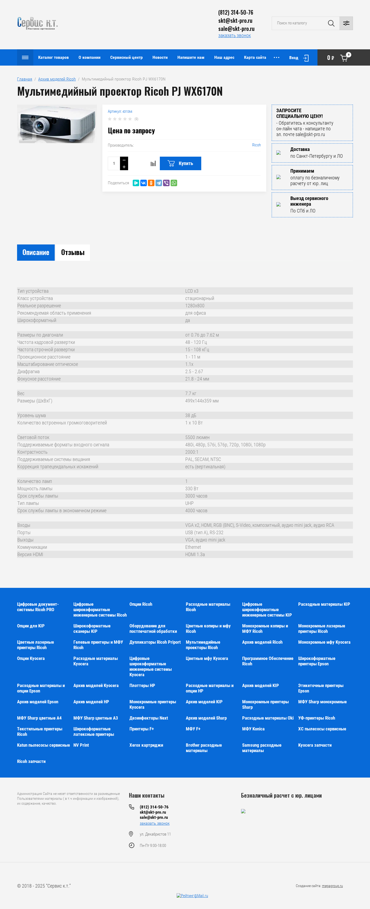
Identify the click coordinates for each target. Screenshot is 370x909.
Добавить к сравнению (153, 163)
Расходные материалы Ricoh (208, 606)
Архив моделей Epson (37, 701)
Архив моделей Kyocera (96, 685)
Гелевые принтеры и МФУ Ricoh (98, 644)
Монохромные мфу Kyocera (324, 642)
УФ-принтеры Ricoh (316, 718)
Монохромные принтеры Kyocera (152, 704)
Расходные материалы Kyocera (95, 661)
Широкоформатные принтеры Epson (316, 661)
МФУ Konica (253, 728)
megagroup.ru (332, 886)
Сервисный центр (126, 57)
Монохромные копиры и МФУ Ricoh (265, 628)
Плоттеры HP (142, 685)
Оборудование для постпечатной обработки (153, 628)
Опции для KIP (31, 625)
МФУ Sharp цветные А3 (95, 718)
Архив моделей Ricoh (57, 79)
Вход (293, 57)
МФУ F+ (193, 728)
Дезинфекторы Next (148, 718)
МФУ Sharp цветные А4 (39, 718)
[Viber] (166, 183)
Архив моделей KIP (260, 685)
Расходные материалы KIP (324, 604)
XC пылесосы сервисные (322, 728)
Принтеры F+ (141, 728)
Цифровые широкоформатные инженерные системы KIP (267, 609)
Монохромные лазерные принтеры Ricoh (321, 628)
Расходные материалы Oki (268, 718)
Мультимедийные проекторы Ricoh (203, 644)
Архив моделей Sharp (206, 718)
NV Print (81, 745)
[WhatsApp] (174, 183)
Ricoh (256, 145)
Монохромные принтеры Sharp (265, 704)
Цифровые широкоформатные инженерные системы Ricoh (100, 609)
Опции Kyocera (31, 658)
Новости (160, 57)
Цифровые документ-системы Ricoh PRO (38, 606)
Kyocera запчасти (315, 745)
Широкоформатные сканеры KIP (92, 628)
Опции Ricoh (140, 604)
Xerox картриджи (146, 745)
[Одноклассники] (151, 183)
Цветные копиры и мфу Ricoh (208, 628)
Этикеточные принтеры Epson (320, 688)
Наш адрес (224, 57)
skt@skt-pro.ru (235, 20)
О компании (89, 57)
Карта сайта (255, 57)
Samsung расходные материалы (261, 747)
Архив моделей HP (91, 701)
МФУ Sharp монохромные (322, 701)
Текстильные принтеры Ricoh (39, 731)
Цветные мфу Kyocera (207, 658)
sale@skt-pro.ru (236, 28)
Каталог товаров (53, 57)
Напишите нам (191, 57)
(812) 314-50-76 (235, 12)
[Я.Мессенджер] (136, 183)
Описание (35, 252)
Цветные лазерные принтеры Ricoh (35, 644)
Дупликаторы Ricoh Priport (155, 642)
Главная (24, 79)
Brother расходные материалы (204, 747)
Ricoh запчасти (31, 761)
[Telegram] (158, 183)
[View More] (276, 57)
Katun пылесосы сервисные (43, 745)
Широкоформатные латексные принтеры (93, 731)
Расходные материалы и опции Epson (41, 688)
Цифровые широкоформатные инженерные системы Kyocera (150, 666)
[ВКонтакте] (143, 183)
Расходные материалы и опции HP (209, 688)
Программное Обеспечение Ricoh (267, 661)
